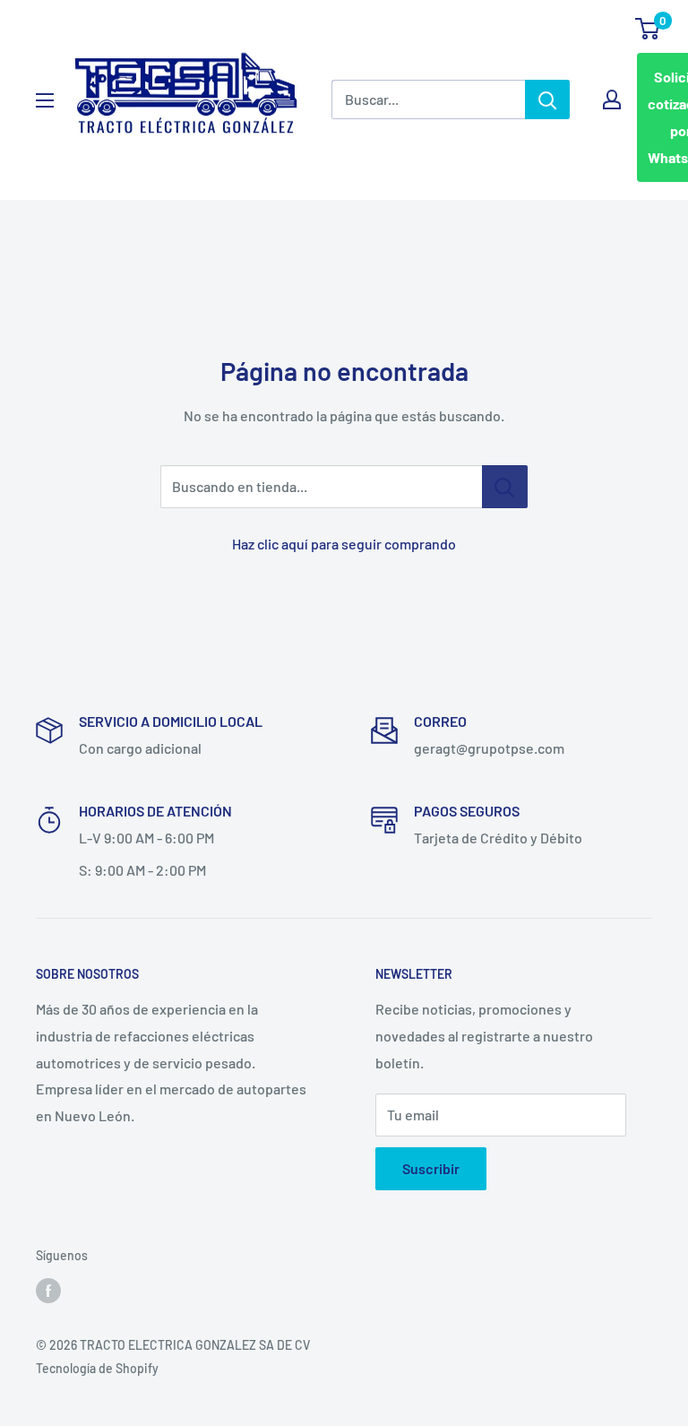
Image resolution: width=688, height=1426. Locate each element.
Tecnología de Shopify (97, 1368)
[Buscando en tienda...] (505, 486)
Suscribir (431, 1168)
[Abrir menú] (45, 100)
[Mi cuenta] (612, 99)
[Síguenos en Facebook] (48, 1290)
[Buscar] (547, 99)
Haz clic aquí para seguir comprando (344, 543)
